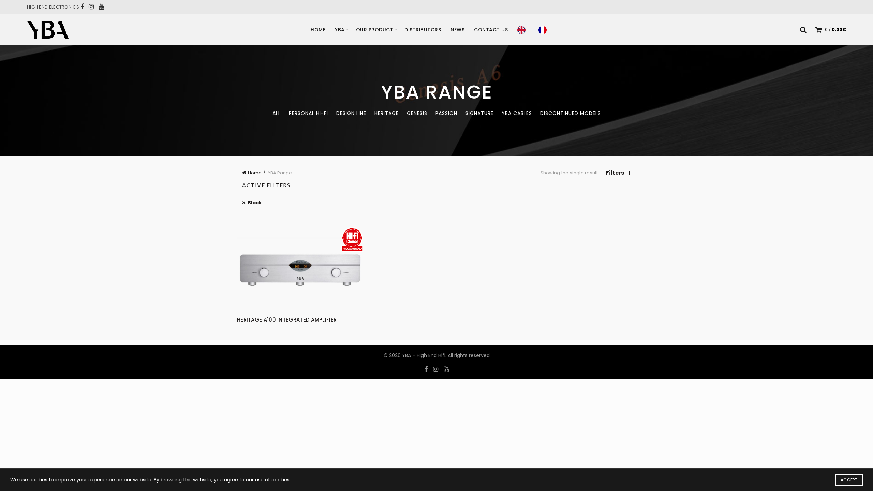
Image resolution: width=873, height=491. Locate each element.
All (276, 113)
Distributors (422, 29)
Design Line (351, 113)
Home (318, 29)
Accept (849, 480)
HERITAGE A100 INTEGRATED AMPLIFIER (287, 319)
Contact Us (491, 29)
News (457, 29)
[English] (523, 29)
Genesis (417, 113)
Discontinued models (570, 113)
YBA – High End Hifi (423, 355)
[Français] (544, 29)
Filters (615, 172)
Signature (479, 113)
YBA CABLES (517, 113)
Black (255, 202)
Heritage (386, 113)
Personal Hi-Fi (308, 113)
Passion (446, 113)
